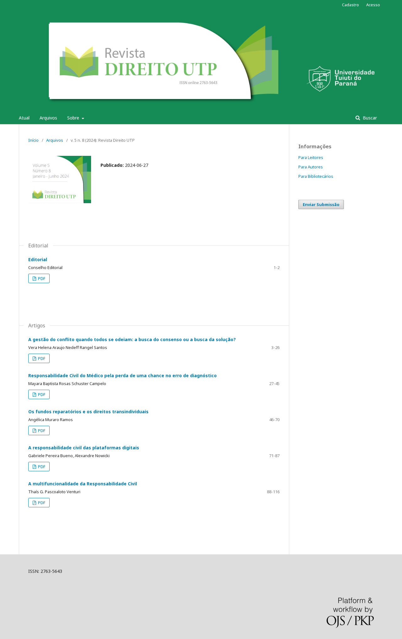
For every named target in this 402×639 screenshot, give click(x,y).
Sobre (73, 118)
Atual (24, 118)
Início (33, 140)
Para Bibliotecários (315, 176)
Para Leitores (310, 157)
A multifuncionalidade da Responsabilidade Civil (82, 484)
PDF (41, 278)
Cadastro (350, 5)
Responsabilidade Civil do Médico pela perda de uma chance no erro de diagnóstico (122, 375)
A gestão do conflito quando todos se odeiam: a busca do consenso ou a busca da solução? (132, 339)
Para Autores (310, 167)
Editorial (37, 259)
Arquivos (48, 118)
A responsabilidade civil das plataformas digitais (83, 448)
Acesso (373, 5)
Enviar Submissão (321, 204)
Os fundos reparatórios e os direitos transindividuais (88, 412)
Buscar (369, 118)
